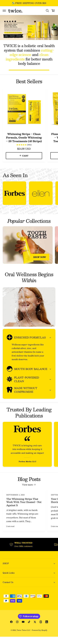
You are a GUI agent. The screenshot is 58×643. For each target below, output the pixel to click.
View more (27, 484)
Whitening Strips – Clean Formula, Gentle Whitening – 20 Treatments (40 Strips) (24, 137)
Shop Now (39, 257)
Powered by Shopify (39, 630)
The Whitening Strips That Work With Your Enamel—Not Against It (23, 502)
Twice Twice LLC (24, 630)
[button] (4, 11)
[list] (29, 194)
